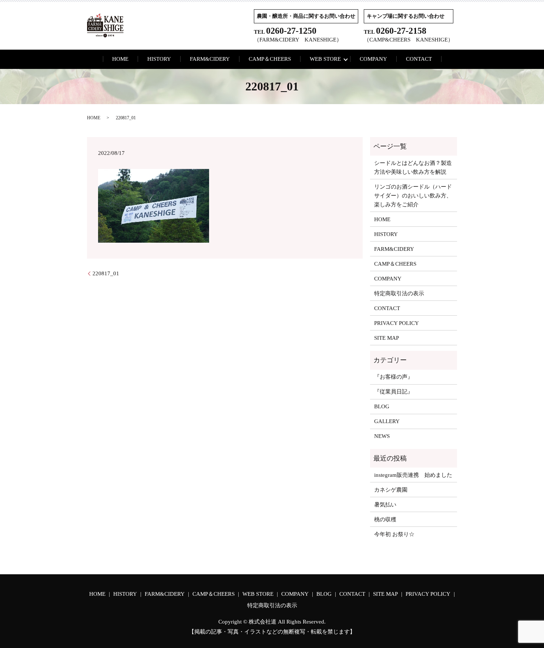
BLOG (381, 406)
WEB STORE (325, 59)
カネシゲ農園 (390, 490)
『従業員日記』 (393, 392)
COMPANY (373, 59)
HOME (120, 59)
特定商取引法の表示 (399, 293)
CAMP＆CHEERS (270, 59)
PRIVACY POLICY (396, 323)
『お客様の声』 (393, 377)
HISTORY (159, 59)
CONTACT (419, 59)
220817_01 (106, 273)
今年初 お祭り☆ (394, 534)
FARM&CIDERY (210, 59)
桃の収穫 (385, 519)
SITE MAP (386, 338)
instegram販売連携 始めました (413, 475)
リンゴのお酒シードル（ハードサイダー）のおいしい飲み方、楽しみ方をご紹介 (413, 195)
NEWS (382, 436)
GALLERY (387, 421)
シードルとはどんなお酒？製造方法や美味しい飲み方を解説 (413, 167)
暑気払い (385, 505)
